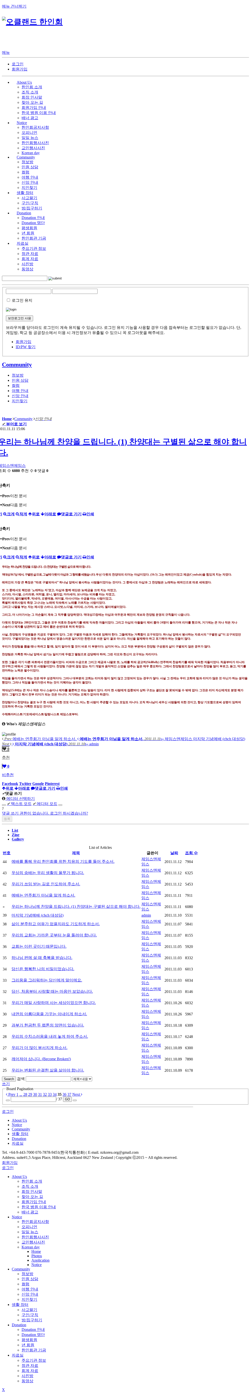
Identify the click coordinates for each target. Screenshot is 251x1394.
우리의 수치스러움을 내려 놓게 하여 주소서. (50, 1036)
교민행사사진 (33, 148)
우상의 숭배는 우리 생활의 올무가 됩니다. (48, 873)
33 (50, 1094)
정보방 (27, 162)
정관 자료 (30, 254)
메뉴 (6, 52)
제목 (76, 853)
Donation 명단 (33, 223)
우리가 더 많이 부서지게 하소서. (39, 1048)
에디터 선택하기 (20, 798)
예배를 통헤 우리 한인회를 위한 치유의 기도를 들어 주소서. (63, 861)
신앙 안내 (30, 182)
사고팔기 (29, 198)
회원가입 (19, 69)
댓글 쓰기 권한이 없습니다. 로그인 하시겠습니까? (45, 813)
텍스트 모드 (19, 804)
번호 (7, 853)
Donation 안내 (33, 218)
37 (69, 1094)
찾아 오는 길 (32, 102)
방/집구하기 (32, 208)
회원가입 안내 (34, 107)
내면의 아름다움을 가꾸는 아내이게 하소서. (49, 1014)
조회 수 (191, 853)
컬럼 (25, 172)
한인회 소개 (32, 87)
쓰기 (6, 1084)
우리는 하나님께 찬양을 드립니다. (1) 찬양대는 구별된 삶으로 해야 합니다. (76, 906)
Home (36, 1251)
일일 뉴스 (30, 138)
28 (25, 1094)
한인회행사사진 (35, 143)
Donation (19, 1325)
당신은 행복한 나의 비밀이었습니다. (43, 969)
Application (40, 1260)
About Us (19, 1177)
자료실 (18, 1355)
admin (146, 915)
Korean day (31, 153)
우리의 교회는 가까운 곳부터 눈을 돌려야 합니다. (54, 935)
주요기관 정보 (34, 248)
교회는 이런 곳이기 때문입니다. (39, 946)
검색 (21, 1079)
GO (67, 1099)
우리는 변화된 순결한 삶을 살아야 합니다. (48, 1070)
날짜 (174, 853)
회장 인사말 (32, 97)
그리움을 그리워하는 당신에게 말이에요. (47, 980)
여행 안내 (30, 177)
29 (30, 1094)
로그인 (18, 64)
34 (55, 1094)
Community (17, 364)
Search (9, 1079)
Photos (36, 1256)
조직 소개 (30, 92)
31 (40, 1094)
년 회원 (28, 233)
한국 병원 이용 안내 (39, 113)
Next (76, 1094)
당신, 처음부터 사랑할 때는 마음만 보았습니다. (52, 991)
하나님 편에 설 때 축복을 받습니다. (42, 958)
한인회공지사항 (35, 127)
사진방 (27, 264)
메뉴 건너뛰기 (14, 6)
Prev (11, 1094)
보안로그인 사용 (19, 318)
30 (35, 1094)
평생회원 (29, 228)
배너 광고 (30, 118)
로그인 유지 (22, 300)
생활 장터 (20, 1304)
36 (64, 1094)
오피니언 (29, 132)
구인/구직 (30, 203)
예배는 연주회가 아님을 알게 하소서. (43, 895)
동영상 (27, 269)
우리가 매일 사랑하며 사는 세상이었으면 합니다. (54, 1003)
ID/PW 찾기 (26, 347)
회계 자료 (30, 259)
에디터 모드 (45, 804)
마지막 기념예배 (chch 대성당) (37, 915)
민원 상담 (30, 167)
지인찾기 (29, 187)
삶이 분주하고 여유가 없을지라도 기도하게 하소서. (56, 924)
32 (45, 1094)
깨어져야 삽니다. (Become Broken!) (41, 1059)
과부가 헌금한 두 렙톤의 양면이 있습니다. (48, 1025)
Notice (17, 1217)
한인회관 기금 (34, 238)
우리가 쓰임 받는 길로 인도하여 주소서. (46, 884)
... (20, 1094)
